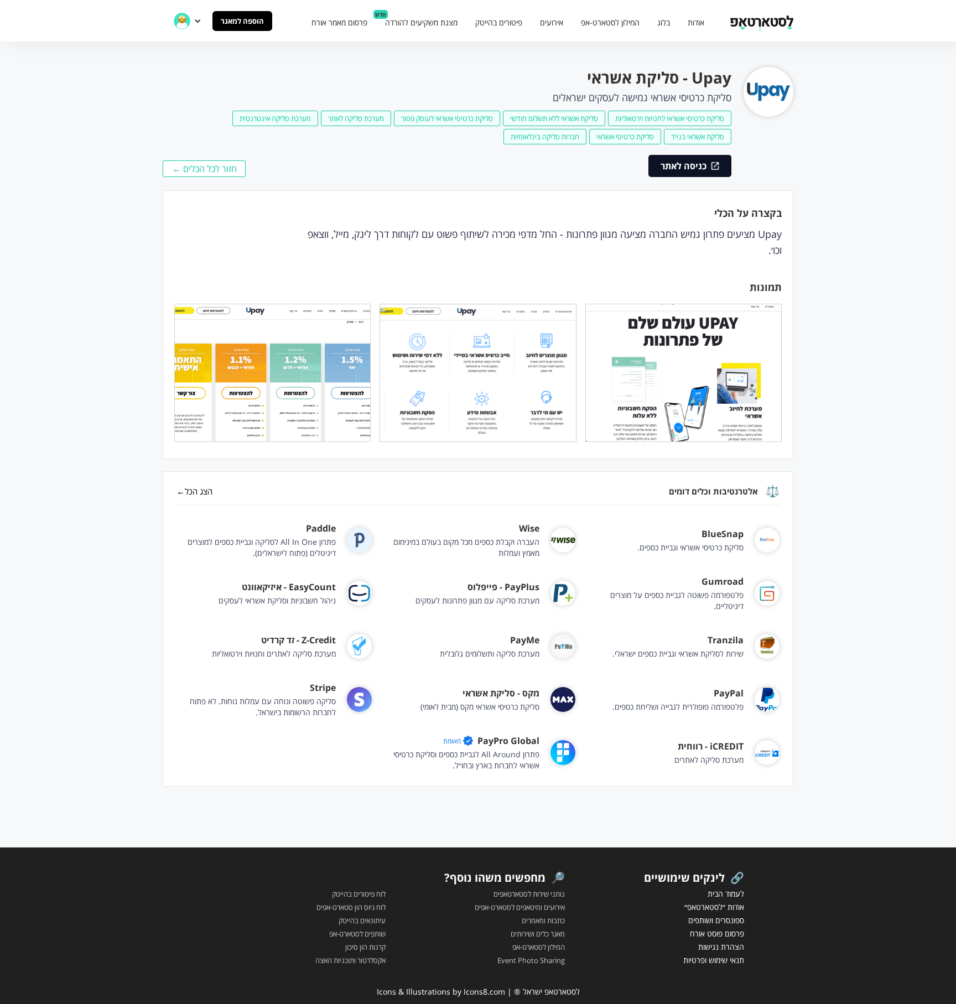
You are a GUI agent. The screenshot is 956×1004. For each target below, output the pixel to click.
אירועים (551, 22)
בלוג (663, 22)
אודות (696, 22)
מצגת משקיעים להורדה (421, 22)
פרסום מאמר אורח (339, 22)
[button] (187, 21)
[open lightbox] (683, 373)
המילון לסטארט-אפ (610, 22)
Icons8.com (484, 991)
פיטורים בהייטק (498, 22)
